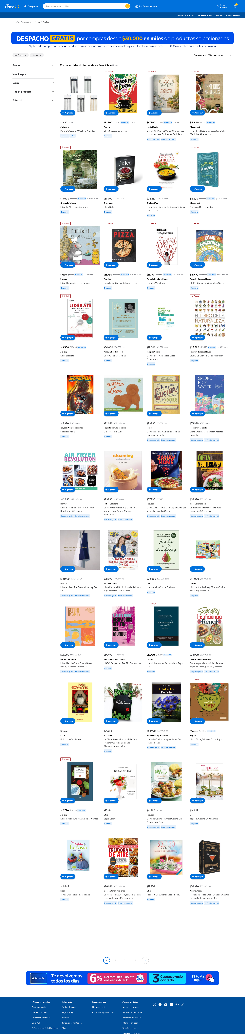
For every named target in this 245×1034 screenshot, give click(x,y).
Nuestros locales (99, 1007)
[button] (222, 6)
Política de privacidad (131, 1017)
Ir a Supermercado (148, 6)
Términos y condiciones (132, 1012)
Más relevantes (215, 55)
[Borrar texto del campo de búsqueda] (123, 6)
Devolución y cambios (41, 1017)
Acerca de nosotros (130, 1007)
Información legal (130, 1022)
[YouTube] (165, 1004)
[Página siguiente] (145, 960)
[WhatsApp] (177, 1004)
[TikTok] (182, 1004)
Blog (64, 1028)
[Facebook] (160, 1004)
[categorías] (127, 6)
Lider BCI (36, 1022)
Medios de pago (69, 1007)
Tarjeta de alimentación (72, 1022)
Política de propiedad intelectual (45, 1028)
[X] (154, 1004)
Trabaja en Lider (129, 1028)
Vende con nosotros (185, 15)
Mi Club (219, 15)
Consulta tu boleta (39, 1012)
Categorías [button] (33, 6)
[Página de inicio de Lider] (12, 6)
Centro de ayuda (233, 15)
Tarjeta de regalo (69, 1012)
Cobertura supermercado (103, 1012)
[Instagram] (171, 1004)
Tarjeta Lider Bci (205, 15)
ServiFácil (66, 1017)
